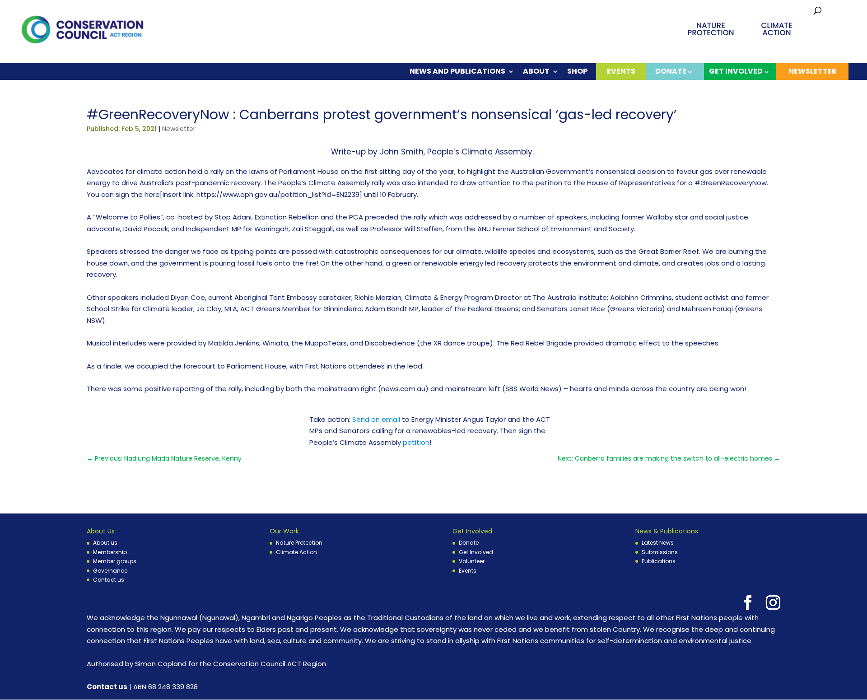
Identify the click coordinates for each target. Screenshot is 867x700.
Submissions (660, 552)
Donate (469, 542)
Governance (110, 570)
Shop (577, 72)
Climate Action (296, 552)
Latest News (658, 542)
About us (105, 542)
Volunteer (472, 561)
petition (416, 442)
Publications (659, 561)
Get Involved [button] (736, 71)
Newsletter (812, 71)
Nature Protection (299, 542)
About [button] (536, 72)
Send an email (376, 419)
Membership (110, 552)
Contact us (108, 579)
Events (621, 71)
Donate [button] (670, 71)
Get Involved (476, 552)
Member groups (114, 561)
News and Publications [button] (457, 72)
